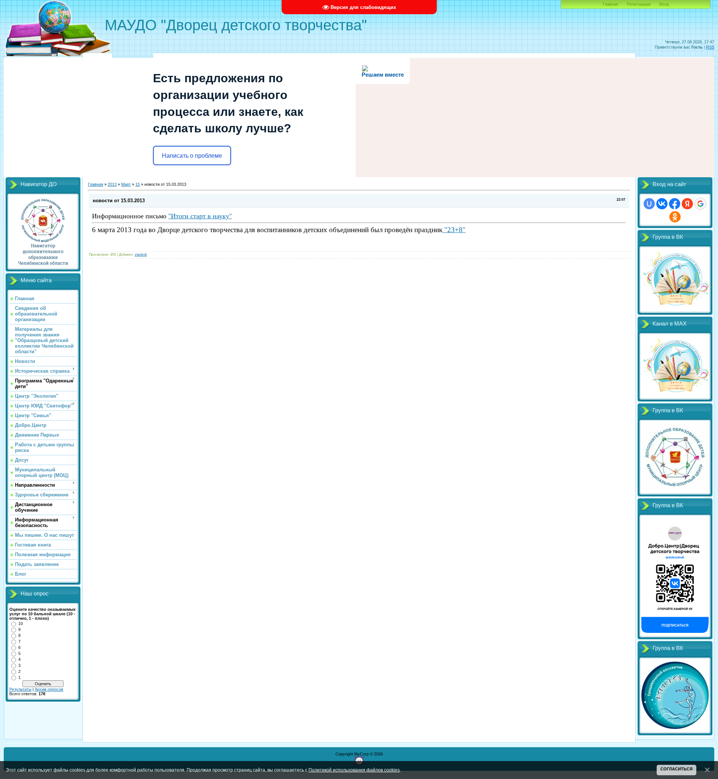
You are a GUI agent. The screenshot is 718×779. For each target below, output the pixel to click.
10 (20, 623)
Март (126, 184)
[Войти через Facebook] (674, 203)
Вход (664, 4)
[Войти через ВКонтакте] (662, 203)
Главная (610, 4)
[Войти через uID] (649, 203)
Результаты (20, 689)
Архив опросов (49, 689)
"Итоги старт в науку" (200, 216)
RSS (710, 47)
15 (137, 184)
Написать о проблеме (192, 156)
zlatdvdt (141, 254)
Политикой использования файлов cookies (354, 769)
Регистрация (639, 4)
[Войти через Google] (700, 204)
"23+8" (454, 230)
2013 (112, 184)
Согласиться (676, 769)
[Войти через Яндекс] (687, 203)
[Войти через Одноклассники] (675, 216)
